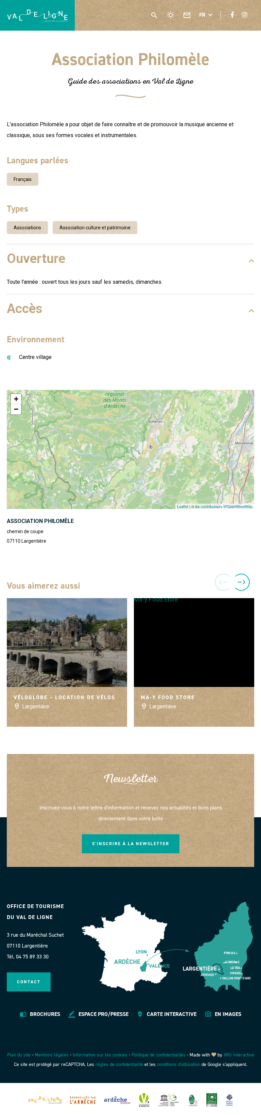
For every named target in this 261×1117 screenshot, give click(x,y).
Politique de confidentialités (159, 1055)
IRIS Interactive (239, 1055)
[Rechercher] (154, 14)
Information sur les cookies (100, 1055)
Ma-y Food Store (168, 697)
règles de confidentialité (119, 1064)
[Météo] (171, 14)
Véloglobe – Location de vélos (64, 697)
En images (228, 1014)
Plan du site (19, 1055)
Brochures (45, 1014)
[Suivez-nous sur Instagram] (244, 15)
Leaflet (182, 506)
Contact (28, 982)
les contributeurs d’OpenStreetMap (224, 506)
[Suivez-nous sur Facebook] (232, 15)
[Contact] (187, 14)
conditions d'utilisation (178, 1064)
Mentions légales (52, 1055)
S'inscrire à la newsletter (130, 844)
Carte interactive (171, 1014)
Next (242, 579)
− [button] (16, 409)
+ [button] (16, 399)
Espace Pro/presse (103, 1014)
